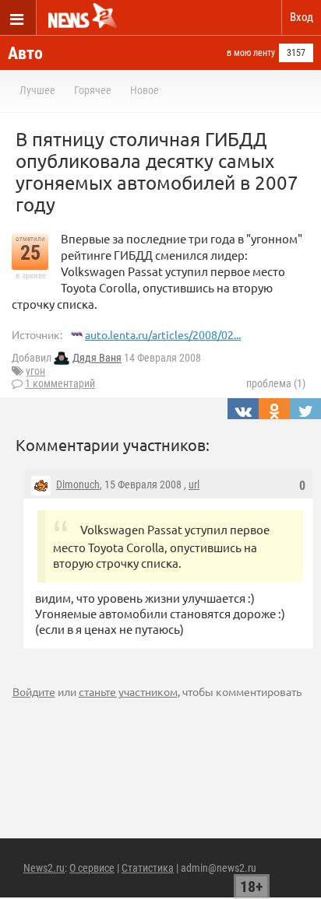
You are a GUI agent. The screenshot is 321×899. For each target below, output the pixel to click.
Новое (144, 90)
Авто (25, 53)
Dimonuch (78, 484)
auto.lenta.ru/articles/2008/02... (163, 334)
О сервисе (92, 868)
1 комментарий (60, 383)
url (194, 484)
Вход (301, 17)
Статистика (148, 868)
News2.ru (44, 868)
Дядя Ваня (97, 358)
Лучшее (37, 90)
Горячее (92, 90)
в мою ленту (251, 52)
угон (35, 371)
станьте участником (128, 691)
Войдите (33, 691)
